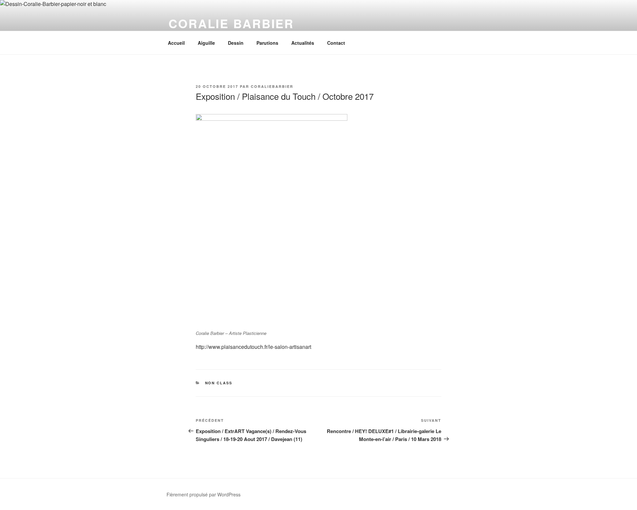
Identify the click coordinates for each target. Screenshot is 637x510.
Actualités (302, 42)
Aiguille (206, 42)
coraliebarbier (272, 86)
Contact (336, 42)
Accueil (176, 42)
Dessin (236, 42)
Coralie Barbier (231, 23)
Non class (219, 382)
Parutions (267, 42)
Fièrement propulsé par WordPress (204, 494)
